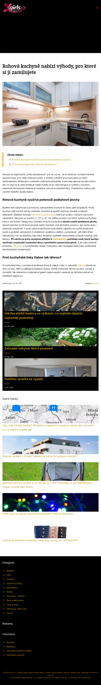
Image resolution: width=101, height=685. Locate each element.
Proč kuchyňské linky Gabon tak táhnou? (34, 164)
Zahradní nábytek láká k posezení (28, 348)
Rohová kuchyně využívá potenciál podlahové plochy (41, 159)
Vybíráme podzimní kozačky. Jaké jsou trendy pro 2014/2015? (40, 540)
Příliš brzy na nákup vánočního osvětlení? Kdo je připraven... (38, 513)
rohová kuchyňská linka (43, 214)
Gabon (81, 265)
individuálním (60, 239)
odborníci (18, 246)
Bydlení (96, 283)
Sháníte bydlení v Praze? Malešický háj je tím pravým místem (39, 456)
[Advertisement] (50, 31)
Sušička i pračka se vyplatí (23, 379)
